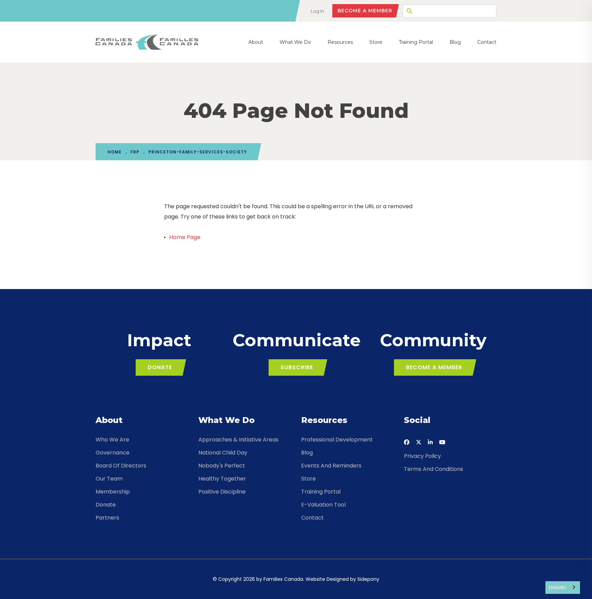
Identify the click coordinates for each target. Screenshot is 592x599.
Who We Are (112, 440)
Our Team (109, 479)
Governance (113, 453)
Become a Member (364, 11)
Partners (107, 518)
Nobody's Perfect (221, 466)
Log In (317, 11)
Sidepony (368, 579)
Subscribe (297, 367)
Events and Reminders (331, 466)
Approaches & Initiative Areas (238, 440)
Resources (340, 42)
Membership (113, 492)
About (255, 42)
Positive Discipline (222, 492)
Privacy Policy (422, 456)
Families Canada (283, 579)
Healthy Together (222, 479)
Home (115, 152)
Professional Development (337, 440)
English (557, 587)
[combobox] (562, 587)
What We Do (295, 42)
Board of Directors (121, 466)
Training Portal (416, 42)
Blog (455, 42)
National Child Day (222, 453)
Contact (486, 42)
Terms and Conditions (433, 469)
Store (375, 42)
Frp (135, 152)
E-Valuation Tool (323, 505)
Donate (160, 367)
